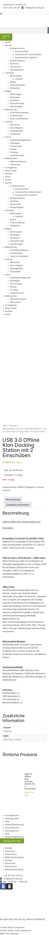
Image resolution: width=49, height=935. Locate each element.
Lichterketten (16, 115)
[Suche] (48, 30)
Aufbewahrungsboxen (20, 140)
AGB (7, 821)
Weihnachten (11, 158)
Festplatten (15, 134)
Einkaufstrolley (17, 103)
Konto (8, 176)
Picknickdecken (17, 85)
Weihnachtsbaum (18, 161)
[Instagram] (9, 886)
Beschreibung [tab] (13, 499)
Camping (9, 72)
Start (5, 425)
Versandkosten (16, 470)
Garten (8, 45)
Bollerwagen (16, 76)
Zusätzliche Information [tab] (17, 505)
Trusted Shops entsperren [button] (12, 927)
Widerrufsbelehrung (14, 824)
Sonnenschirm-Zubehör (26, 57)
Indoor (8, 137)
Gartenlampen (16, 69)
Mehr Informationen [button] (9, 933)
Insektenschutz (17, 155)
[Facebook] (3, 886)
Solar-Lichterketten (19, 118)
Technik (8, 121)
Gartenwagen (16, 106)
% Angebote (11, 167)
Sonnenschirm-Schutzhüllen (28, 54)
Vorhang (14, 152)
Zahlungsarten (12, 818)
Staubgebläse (16, 131)
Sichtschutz (15, 66)
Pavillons (14, 63)
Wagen (8, 91)
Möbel (13, 82)
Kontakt (8, 173)
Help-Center (11, 170)
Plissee (13, 149)
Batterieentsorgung (14, 857)
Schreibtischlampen (19, 112)
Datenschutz (11, 854)
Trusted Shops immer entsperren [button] (15, 930)
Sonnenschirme (17, 48)
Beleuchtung (11, 109)
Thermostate (16, 146)
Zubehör (19, 79)
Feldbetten (15, 88)
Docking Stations (33, 428)
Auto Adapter (16, 127)
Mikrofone (15, 124)
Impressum (10, 851)
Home (8, 42)
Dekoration (15, 164)
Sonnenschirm (21, 51)
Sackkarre (15, 100)
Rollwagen (15, 97)
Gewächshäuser (17, 60)
